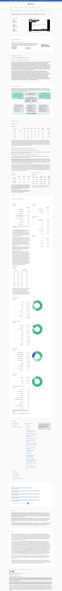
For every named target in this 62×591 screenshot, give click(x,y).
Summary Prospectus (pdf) (30, 465)
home (10, 569)
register (51, 0)
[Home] (31, 5)
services (21, 7)
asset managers (23, 569)
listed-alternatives (32, 7)
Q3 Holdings (28, 429)
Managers (11, 10)
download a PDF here (14, 558)
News (46, 10)
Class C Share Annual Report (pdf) (31, 438)
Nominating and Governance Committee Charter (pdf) (30, 456)
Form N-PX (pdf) (28, 453)
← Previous (14, 503)
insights (38, 7)
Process (25, 10)
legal (12, 569)
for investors (21, 0)
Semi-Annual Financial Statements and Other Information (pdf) (31, 460)
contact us (11, 0)
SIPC (22, 576)
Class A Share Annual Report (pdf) (31, 433)
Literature (41, 10)
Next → (32, 503)
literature (18, 569)
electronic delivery (26, 0)
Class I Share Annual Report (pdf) (31, 443)
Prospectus (28, 425)
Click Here (33, 185)
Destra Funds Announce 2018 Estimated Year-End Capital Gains (21, 487)
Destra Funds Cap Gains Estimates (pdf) (29, 451)
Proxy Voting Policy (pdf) (29, 458)
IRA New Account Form (16, 474)
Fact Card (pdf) (15, 425)
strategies (16, 7)
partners (26, 7)
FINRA (20, 576)
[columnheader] (13, 128)
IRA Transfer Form (15, 472)
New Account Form (15, 476)
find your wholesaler (15, 0)
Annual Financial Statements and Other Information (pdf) (31, 431)
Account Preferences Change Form (18, 478)
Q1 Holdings (28, 427)
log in (46, 0)
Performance (30, 10)
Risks (49, 10)
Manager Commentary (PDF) (17, 427)
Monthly (17, 123)
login (46, 426)
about (11, 7)
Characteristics (36, 10)
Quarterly (13, 123)
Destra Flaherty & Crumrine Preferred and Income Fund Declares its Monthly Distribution (25, 490)
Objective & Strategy (18, 10)
